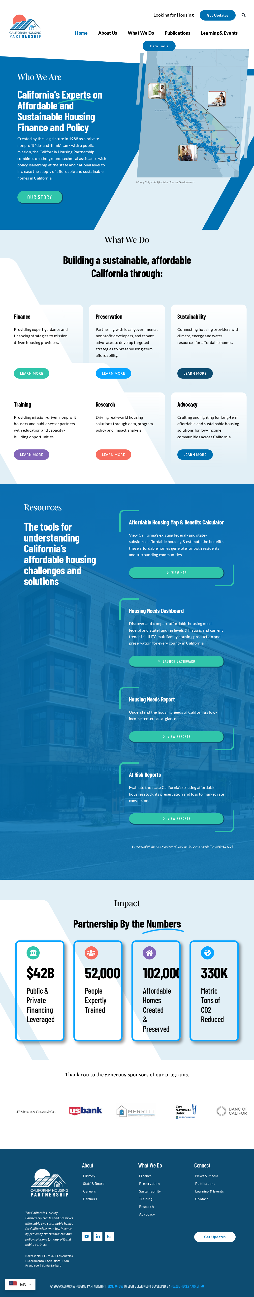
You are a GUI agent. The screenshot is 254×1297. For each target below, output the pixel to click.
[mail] (109, 1236)
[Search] (244, 15)
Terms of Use (114, 1286)
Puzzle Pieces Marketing (187, 1286)
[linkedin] (98, 1236)
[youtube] (86, 1236)
